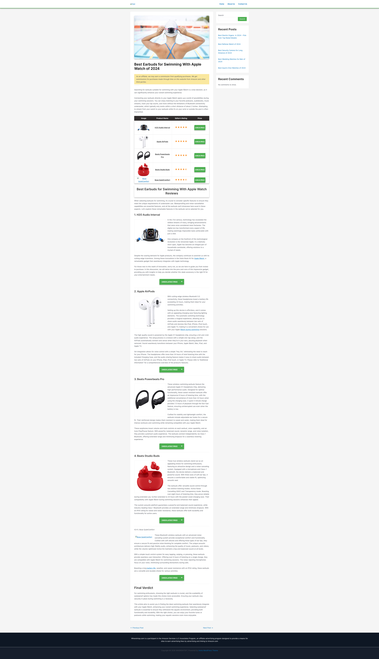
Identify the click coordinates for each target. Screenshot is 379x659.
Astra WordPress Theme (208, 650)
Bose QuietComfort (162, 180)
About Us (231, 4)
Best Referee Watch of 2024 (229, 44)
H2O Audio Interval (162, 128)
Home (221, 4)
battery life (151, 568)
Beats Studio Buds (162, 170)
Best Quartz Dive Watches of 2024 (232, 68)
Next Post (208, 628)
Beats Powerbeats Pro (162, 155)
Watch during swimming (189, 330)
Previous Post (136, 628)
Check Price (200, 127)
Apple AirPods (162, 142)
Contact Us (242, 4)
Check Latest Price (169, 282)
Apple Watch (199, 258)
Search (221, 15)
